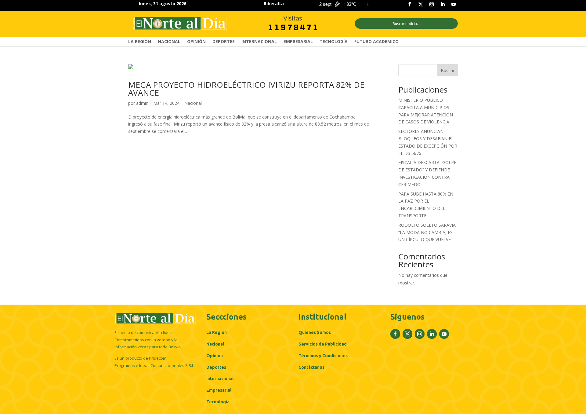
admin (142, 103)
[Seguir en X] (420, 4)
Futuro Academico (376, 41)
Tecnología (334, 41)
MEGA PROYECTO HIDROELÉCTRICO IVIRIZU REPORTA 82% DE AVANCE (246, 88)
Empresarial (298, 41)
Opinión (196, 41)
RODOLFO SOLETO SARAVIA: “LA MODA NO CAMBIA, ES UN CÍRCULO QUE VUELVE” (427, 232)
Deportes (223, 41)
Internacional (259, 41)
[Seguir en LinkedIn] (442, 4)
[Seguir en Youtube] (453, 4)
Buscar (447, 70)
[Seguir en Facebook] (409, 4)
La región (139, 41)
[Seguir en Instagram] (431, 4)
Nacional (169, 41)
